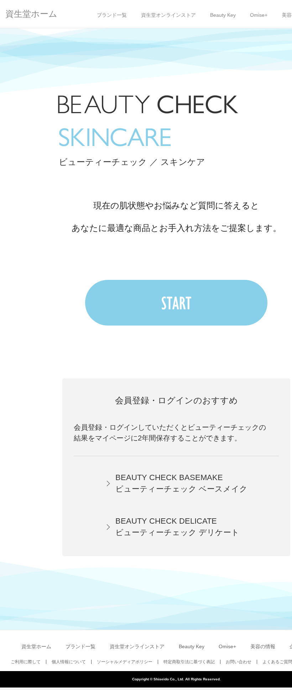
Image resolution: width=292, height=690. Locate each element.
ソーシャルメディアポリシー (124, 661)
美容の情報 (262, 646)
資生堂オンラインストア (168, 15)
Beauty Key (223, 15)
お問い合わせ (238, 661)
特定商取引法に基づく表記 (189, 661)
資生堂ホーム (31, 14)
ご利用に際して (26, 661)
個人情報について (69, 661)
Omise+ (258, 15)
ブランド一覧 (112, 15)
